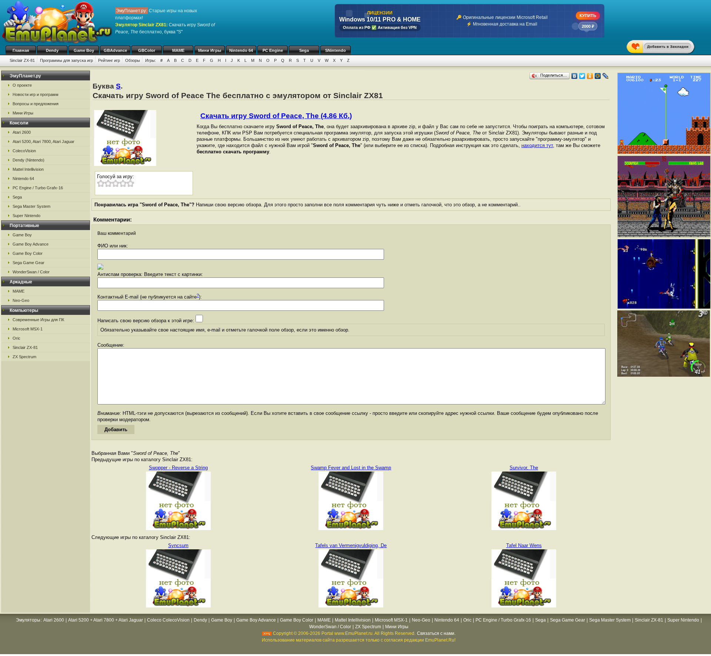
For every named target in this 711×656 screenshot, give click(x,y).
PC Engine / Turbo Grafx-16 (38, 188)
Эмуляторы (28, 620)
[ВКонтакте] (574, 76)
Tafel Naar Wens (524, 545)
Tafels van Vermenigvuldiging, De (351, 545)
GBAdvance (115, 50)
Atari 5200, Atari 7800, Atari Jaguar (43, 141)
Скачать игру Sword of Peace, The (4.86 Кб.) (276, 116)
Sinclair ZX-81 (22, 60)
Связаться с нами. (436, 633)
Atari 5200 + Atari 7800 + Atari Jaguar (105, 620)
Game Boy (84, 50)
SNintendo (335, 50)
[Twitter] (582, 76)
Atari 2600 (22, 132)
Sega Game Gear (28, 262)
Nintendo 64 (241, 50)
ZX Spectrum (24, 356)
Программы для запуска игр (66, 60)
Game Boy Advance (31, 244)
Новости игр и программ (36, 94)
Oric (16, 338)
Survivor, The (524, 467)
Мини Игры (209, 50)
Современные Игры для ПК (38, 319)
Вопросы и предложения (36, 103)
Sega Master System (31, 206)
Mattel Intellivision (28, 169)
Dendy (52, 50)
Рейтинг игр (109, 60)
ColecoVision (24, 151)
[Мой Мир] (598, 76)
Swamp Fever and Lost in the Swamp (351, 467)
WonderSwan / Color (31, 272)
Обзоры (132, 60)
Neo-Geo (21, 300)
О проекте (22, 85)
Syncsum (178, 545)
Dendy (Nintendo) (28, 160)
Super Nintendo (26, 215)
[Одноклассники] (590, 76)
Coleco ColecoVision (168, 620)
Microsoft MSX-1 (28, 329)
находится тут (537, 145)
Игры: (150, 60)
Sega (304, 50)
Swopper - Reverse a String (178, 467)
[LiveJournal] (606, 76)
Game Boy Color (28, 253)
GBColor (146, 50)
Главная (21, 50)
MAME (178, 50)
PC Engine (273, 50)
